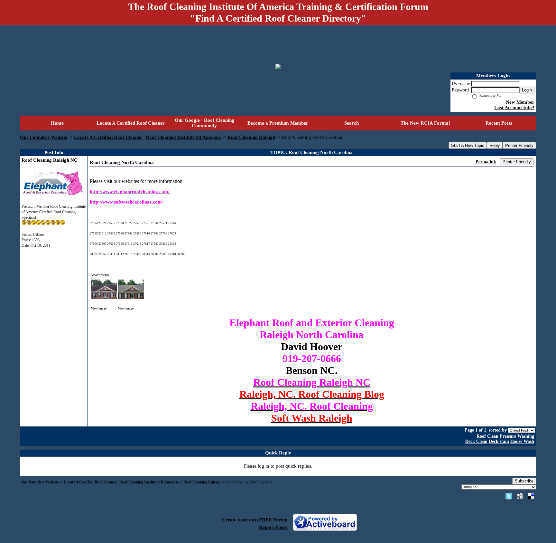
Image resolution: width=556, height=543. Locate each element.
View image (99, 308)
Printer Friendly (519, 145)
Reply (494, 145)
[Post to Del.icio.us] (531, 496)
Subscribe (524, 481)
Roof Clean (487, 436)
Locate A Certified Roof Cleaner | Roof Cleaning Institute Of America (148, 137)
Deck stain (499, 441)
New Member (520, 102)
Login (527, 90)
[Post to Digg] (520, 496)
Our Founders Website (43, 137)
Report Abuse (273, 527)
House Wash (522, 441)
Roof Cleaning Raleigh (251, 137)
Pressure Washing (517, 436)
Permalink (486, 161)
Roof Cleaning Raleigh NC (50, 160)
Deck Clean (476, 441)
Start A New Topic (467, 145)
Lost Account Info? (514, 107)
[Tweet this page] (509, 496)
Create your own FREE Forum (255, 519)
